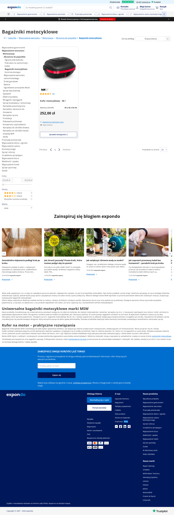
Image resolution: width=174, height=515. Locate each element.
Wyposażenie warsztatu (13, 50)
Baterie (7, 84)
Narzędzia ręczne (10, 115)
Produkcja (7, 118)
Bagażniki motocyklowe (16, 69)
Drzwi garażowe (11, 81)
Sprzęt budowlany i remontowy (17, 103)
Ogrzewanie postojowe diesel (17, 87)
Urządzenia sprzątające (12, 155)
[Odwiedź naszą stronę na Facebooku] (120, 427)
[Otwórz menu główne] (8, 14)
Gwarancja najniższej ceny (53, 122)
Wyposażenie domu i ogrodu (14, 143)
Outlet (4, 170)
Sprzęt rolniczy (8, 152)
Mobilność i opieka (10, 161)
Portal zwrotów (99, 407)
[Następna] (59, 150)
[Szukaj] (111, 7)
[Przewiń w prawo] (169, 19)
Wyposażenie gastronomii (13, 47)
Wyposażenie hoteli (10, 164)
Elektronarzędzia (10, 96)
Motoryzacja (9, 53)
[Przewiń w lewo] (5, 19)
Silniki (5, 136)
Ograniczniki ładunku (14, 60)
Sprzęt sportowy (9, 167)
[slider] (3, 184)
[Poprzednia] (51, 150)
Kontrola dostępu (12, 72)
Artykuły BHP (8, 133)
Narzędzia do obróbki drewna (16, 127)
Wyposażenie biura (10, 158)
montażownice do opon (77, 339)
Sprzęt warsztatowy (11, 90)
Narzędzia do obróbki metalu (16, 130)
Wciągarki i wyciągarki (12, 100)
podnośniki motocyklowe (161, 336)
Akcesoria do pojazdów (14, 56)
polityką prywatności (82, 383)
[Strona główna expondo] (5, 38)
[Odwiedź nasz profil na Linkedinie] (124, 427)
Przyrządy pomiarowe (11, 140)
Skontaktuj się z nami (99, 400)
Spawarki (7, 93)
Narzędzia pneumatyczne (14, 106)
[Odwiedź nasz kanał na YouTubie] (116, 427)
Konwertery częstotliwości (14, 124)
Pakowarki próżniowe (12, 121)
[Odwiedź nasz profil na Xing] (129, 427)
